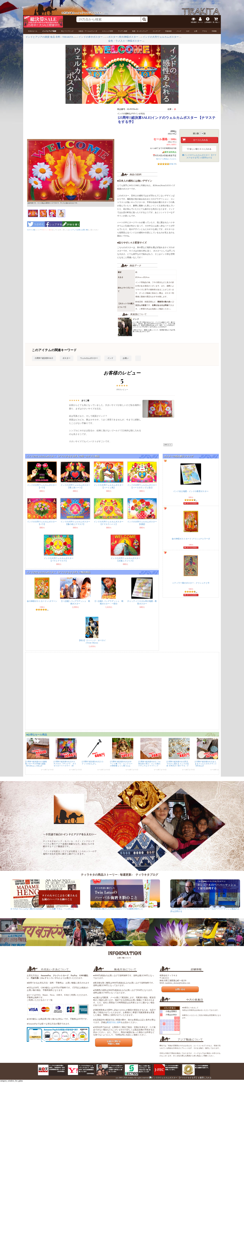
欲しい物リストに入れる (200, 149)
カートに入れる (192, 503)
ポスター (66, 358)
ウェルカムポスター (89, 358)
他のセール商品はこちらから (166, 159)
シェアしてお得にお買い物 (78, 230)
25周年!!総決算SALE (44, 358)
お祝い (126, 358)
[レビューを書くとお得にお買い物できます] (71, 228)
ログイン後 (31, 230)
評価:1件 (173, 164)
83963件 (218, 2)
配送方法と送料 (114, 1022)
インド (110, 358)
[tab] (33, 31)
